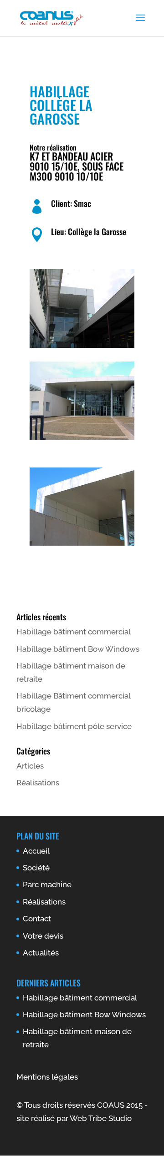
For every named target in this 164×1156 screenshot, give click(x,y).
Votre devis (43, 935)
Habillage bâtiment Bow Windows (77, 648)
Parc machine (47, 884)
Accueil (36, 850)
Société (36, 867)
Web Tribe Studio (101, 1118)
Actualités (41, 952)
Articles (30, 765)
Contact (37, 918)
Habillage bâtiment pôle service (74, 726)
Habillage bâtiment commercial (73, 631)
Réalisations (37, 782)
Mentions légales (47, 1076)
